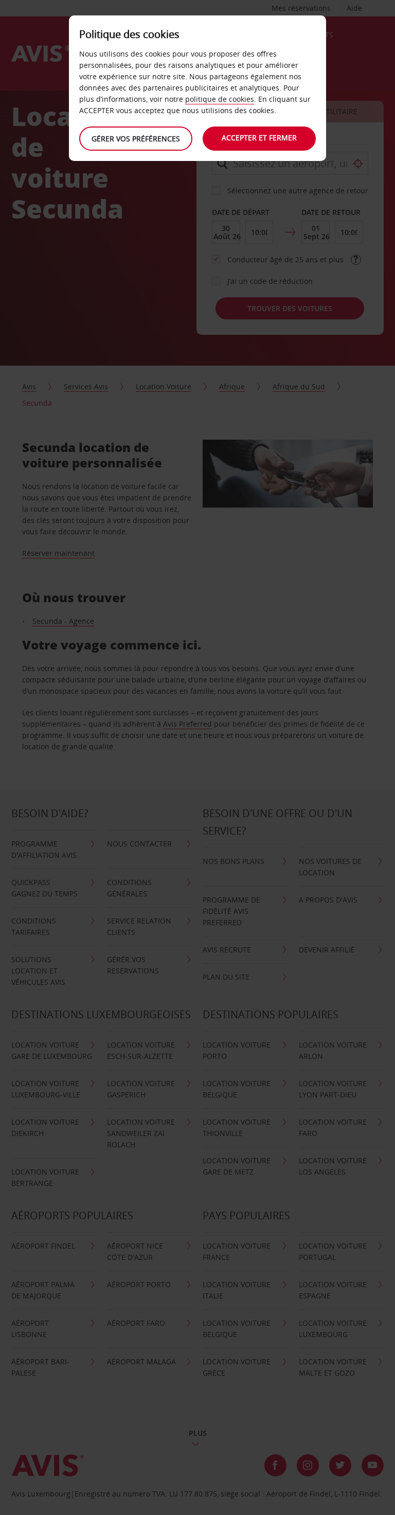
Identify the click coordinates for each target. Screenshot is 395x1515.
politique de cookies (219, 99)
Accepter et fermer (259, 137)
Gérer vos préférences (136, 138)
